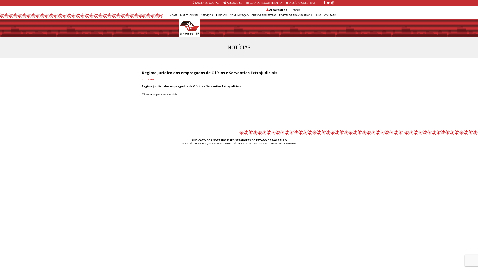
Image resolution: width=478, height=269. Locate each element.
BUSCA (296, 10)
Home (173, 15)
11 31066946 (289, 143)
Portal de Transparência (295, 15)
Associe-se (234, 2)
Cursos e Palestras (264, 15)
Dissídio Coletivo (301, 2)
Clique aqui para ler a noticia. (160, 94)
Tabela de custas (206, 2)
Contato (330, 15)
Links (318, 15)
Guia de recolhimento (265, 2)
